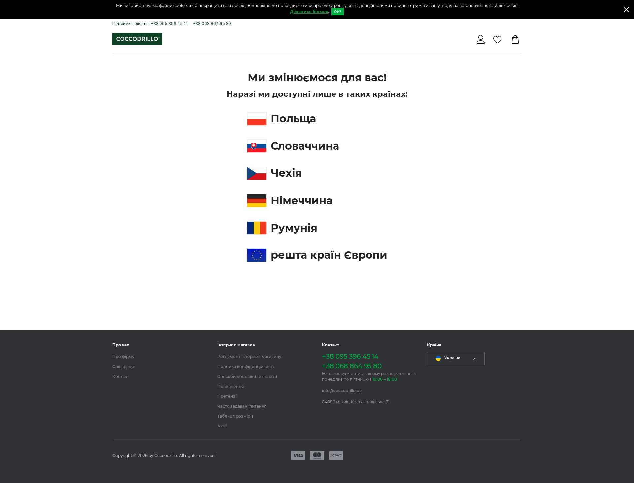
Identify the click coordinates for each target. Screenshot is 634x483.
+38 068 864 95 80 (212, 23)
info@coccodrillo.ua (342, 390)
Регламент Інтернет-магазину (249, 356)
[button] (456, 358)
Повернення (230, 386)
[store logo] (137, 39)
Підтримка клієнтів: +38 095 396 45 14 (150, 23)
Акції (222, 426)
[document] (317, 9)
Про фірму (123, 356)
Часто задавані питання (241, 406)
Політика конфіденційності (245, 366)
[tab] (159, 345)
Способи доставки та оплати (247, 376)
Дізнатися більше (309, 11)
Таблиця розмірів (235, 416)
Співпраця (123, 366)
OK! (337, 11)
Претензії (227, 396)
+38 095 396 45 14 (350, 356)
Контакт (120, 376)
